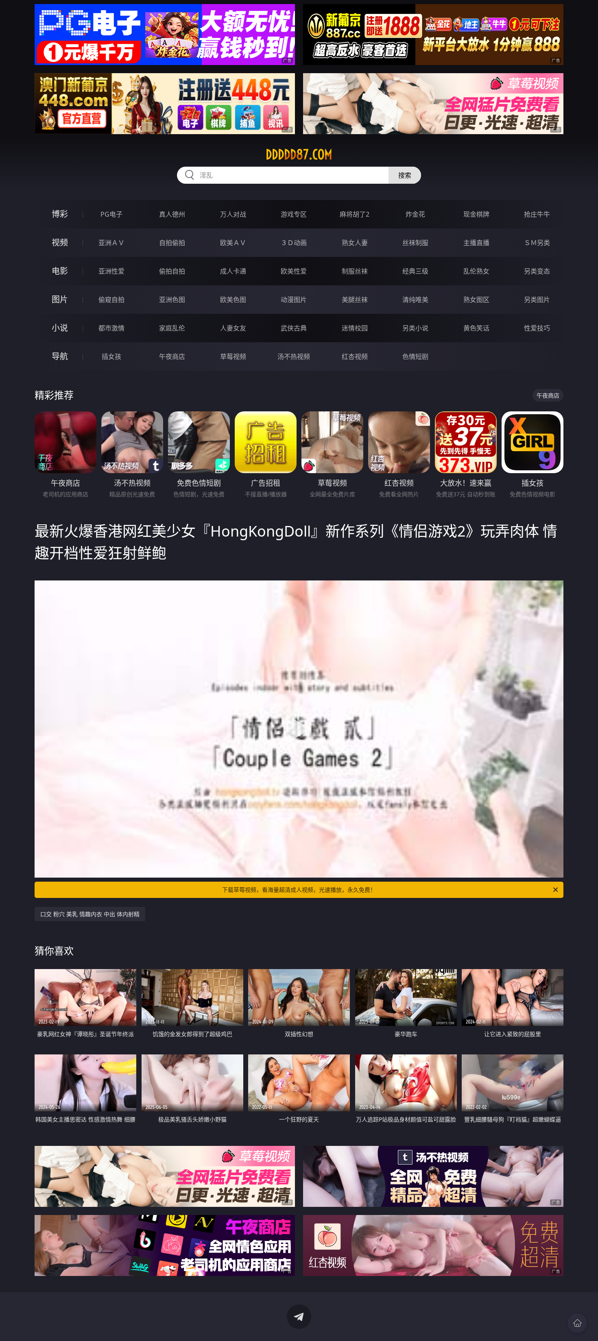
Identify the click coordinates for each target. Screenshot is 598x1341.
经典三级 (415, 271)
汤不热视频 (293, 356)
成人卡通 (233, 271)
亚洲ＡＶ (111, 242)
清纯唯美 (415, 299)
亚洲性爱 (111, 271)
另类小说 (415, 328)
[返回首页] (577, 1323)
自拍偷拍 (172, 242)
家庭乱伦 (172, 328)
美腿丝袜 (355, 299)
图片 (60, 299)
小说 (60, 327)
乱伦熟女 (476, 271)
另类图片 (537, 299)
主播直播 (476, 242)
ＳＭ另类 (537, 242)
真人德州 (172, 214)
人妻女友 (233, 328)
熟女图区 (476, 299)
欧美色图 (233, 299)
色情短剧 (415, 356)
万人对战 (233, 214)
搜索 (404, 175)
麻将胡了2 (354, 214)
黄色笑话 (476, 328)
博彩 (60, 214)
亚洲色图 (172, 299)
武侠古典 (294, 328)
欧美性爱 (294, 271)
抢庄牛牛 (537, 214)
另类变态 (537, 271)
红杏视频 (355, 356)
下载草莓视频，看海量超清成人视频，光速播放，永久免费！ (299, 889)
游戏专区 (294, 214)
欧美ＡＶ (233, 242)
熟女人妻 (355, 242)
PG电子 (111, 214)
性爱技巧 (537, 328)
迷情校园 (355, 328)
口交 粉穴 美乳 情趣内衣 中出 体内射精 (90, 914)
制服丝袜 (355, 271)
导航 (60, 356)
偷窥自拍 (111, 299)
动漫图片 (294, 299)
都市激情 (111, 328)
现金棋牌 (476, 214)
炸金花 (415, 214)
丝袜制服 (415, 242)
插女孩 (111, 356)
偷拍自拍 (172, 271)
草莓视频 (233, 356)
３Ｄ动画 (294, 242)
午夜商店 (172, 356)
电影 (60, 270)
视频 (60, 242)
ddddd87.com (299, 154)
